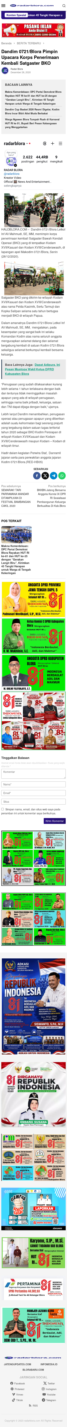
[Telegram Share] (53, 475)
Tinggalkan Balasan (15, 758)
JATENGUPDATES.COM (17, 1364)
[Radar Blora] (33, 5)
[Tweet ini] (45, 475)
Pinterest (19, 1389)
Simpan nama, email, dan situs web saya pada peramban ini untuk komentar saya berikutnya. (30, 811)
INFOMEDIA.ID (49, 1364)
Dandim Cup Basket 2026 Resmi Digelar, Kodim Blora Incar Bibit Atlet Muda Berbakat (32, 111)
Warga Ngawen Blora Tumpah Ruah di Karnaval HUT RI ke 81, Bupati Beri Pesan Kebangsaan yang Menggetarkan (32, 123)
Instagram (51, 1389)
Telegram (51, 1400)
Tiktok (19, 1400)
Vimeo (19, 1394)
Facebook (19, 1383)
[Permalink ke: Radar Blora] (5, 70)
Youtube (51, 1394)
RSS (35, 1405)
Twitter (51, 1383)
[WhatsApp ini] (62, 475)
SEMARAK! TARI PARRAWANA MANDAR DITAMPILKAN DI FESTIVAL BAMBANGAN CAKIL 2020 (16, 496)
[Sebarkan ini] (37, 475)
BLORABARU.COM (33, 1369)
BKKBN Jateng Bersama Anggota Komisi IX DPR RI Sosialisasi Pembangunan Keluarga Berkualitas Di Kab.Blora (51, 496)
